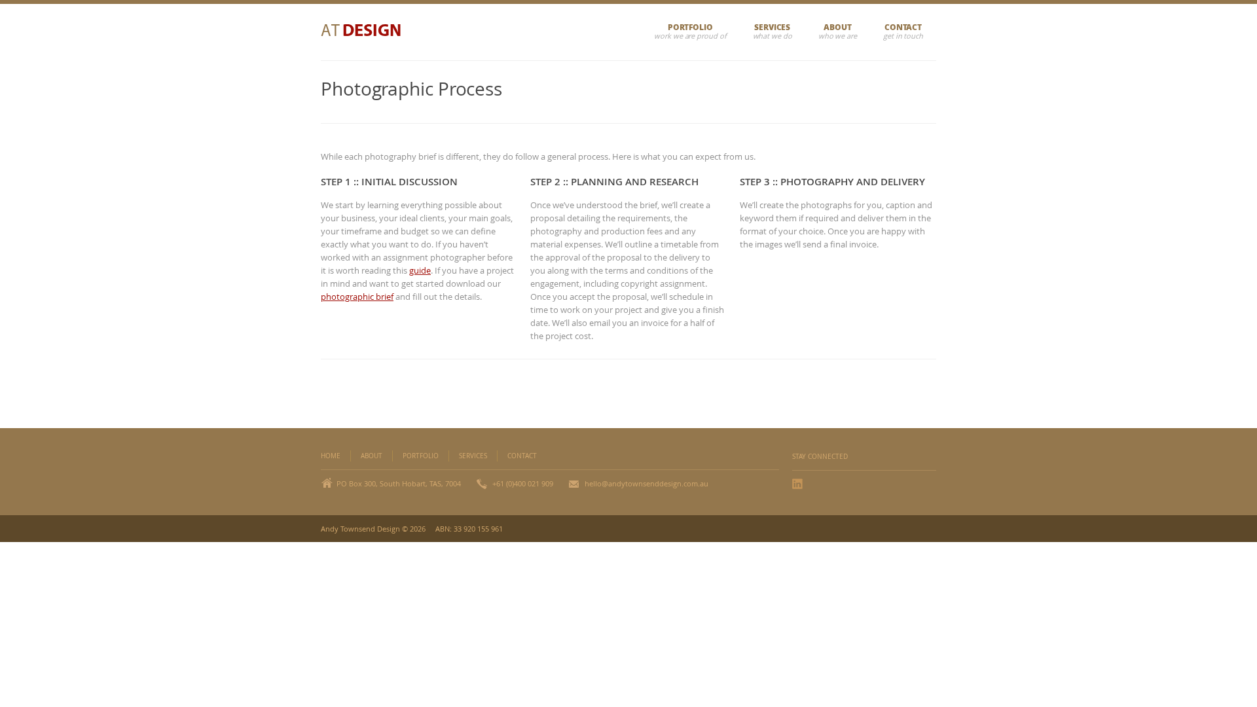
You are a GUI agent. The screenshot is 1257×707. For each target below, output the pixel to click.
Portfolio (690, 27)
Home (330, 456)
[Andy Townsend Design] (368, 32)
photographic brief (357, 296)
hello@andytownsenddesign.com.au (646, 483)
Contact (903, 27)
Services (772, 27)
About (838, 27)
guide (420, 270)
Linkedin (798, 484)
